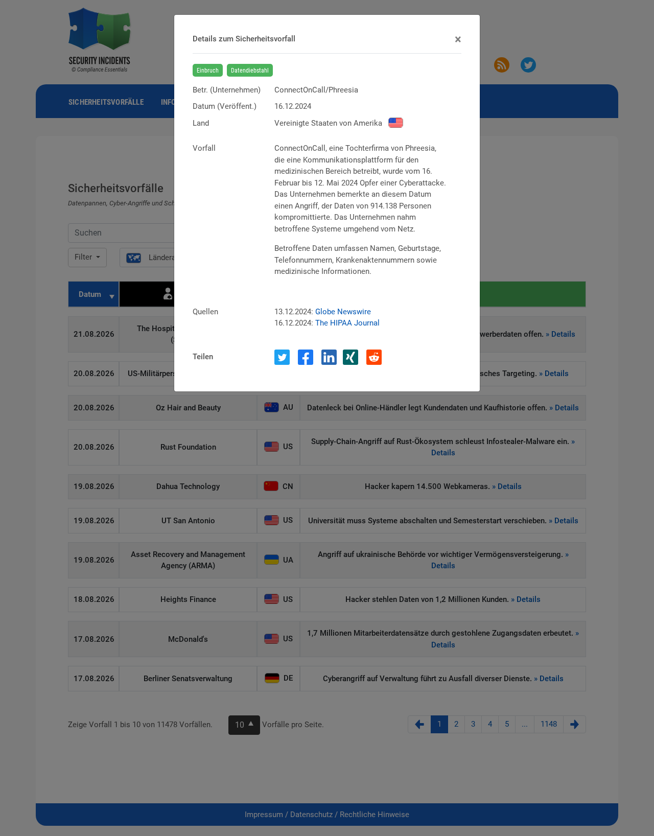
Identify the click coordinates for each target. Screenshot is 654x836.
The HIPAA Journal (347, 323)
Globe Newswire (343, 311)
